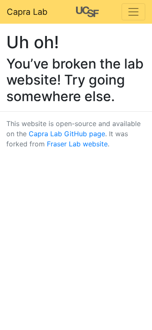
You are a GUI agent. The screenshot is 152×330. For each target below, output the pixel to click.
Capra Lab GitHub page (67, 133)
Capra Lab (27, 12)
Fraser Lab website (77, 144)
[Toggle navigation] (133, 11)
